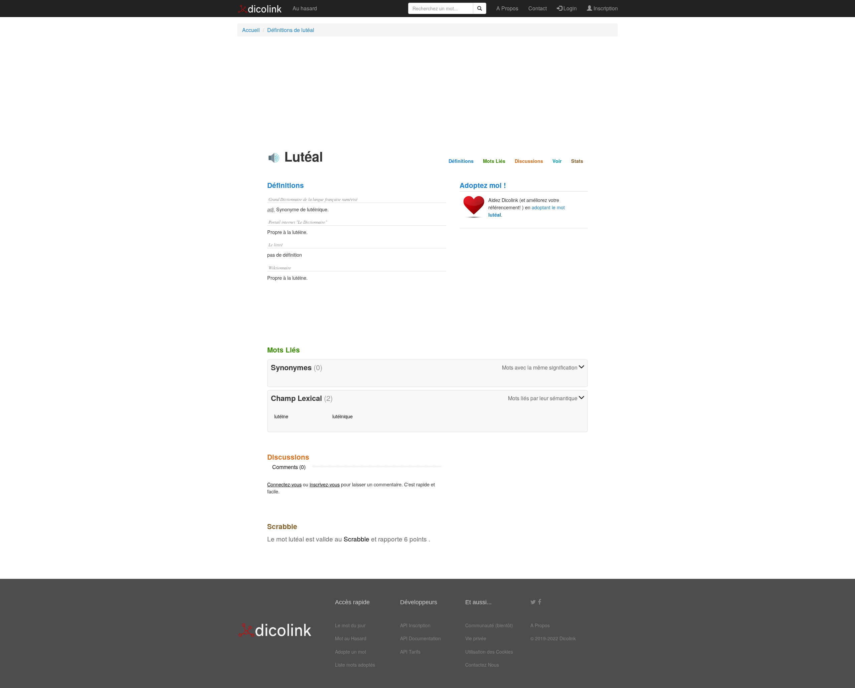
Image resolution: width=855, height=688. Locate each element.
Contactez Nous (482, 664)
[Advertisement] (427, 90)
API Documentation (420, 638)
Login (569, 8)
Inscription (605, 8)
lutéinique (342, 416)
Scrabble (356, 538)
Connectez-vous (284, 484)
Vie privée (475, 638)
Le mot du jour (350, 625)
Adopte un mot (350, 651)
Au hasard (305, 8)
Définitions (461, 161)
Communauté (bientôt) (489, 625)
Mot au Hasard (350, 638)
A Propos (507, 8)
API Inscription (415, 625)
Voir (557, 161)
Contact (537, 8)
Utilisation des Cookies (489, 651)
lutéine (281, 416)
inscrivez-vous (325, 484)
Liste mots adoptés (355, 664)
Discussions (529, 161)
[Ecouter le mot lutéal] (274, 158)
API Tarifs (410, 651)
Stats (577, 161)
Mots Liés (494, 161)
